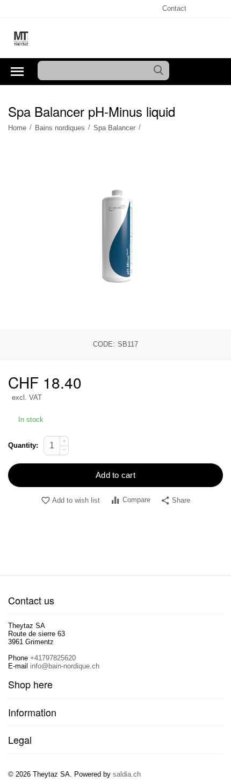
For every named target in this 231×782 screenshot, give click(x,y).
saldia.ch (127, 774)
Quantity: (23, 445)
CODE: (104, 344)
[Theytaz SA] (21, 38)
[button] (175, 501)
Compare (136, 500)
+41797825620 (53, 658)
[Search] (158, 70)
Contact (174, 8)
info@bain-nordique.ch (64, 666)
